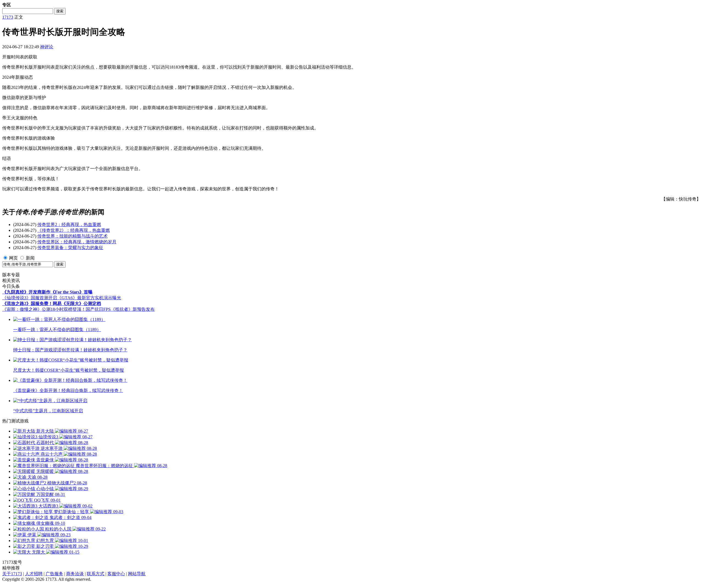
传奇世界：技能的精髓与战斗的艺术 (72, 236)
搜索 (59, 11)
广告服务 (54, 573)
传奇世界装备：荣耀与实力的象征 (70, 247)
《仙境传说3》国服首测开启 (29, 297)
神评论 (46, 46)
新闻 (30, 258)
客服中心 (116, 573)
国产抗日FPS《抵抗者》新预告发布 (120, 309)
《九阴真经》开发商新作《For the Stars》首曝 (47, 292)
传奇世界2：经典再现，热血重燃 (69, 224)
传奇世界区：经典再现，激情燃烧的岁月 (76, 241)
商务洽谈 (75, 573)
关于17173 (12, 573)
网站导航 (137, 573)
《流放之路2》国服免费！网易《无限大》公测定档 (51, 303)
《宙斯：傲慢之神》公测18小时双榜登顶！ (44, 309)
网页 (13, 258)
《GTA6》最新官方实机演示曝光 (89, 297)
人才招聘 (34, 573)
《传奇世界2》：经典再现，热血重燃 (73, 230)
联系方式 (95, 573)
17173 (7, 17)
